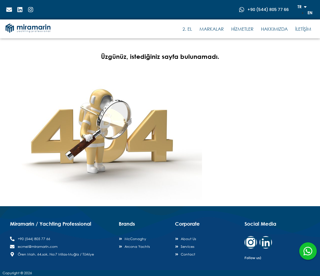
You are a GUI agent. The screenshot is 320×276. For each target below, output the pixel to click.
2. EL (187, 29)
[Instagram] (250, 242)
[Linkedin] (266, 242)
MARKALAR (212, 29)
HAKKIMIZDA (274, 29)
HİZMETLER (242, 29)
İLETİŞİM (303, 29)
